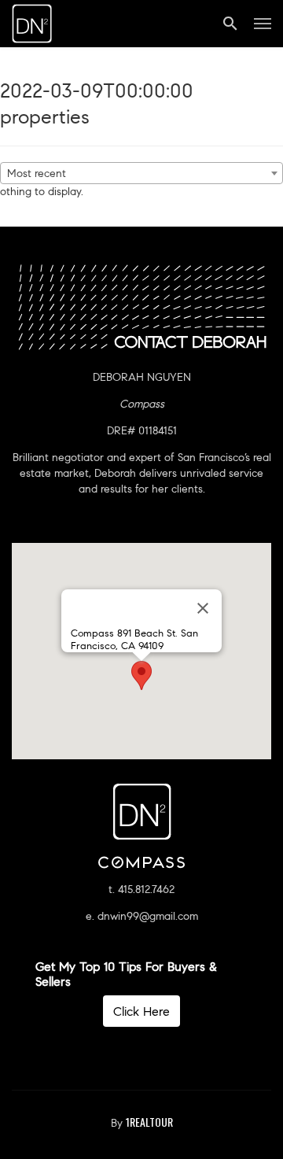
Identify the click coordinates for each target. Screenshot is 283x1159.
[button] (141, 675)
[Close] (203, 608)
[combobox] (141, 173)
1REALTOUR (149, 1121)
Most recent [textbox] (36, 173)
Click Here (141, 1011)
